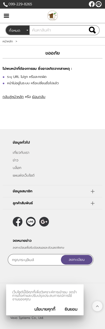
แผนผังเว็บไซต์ (23, 175)
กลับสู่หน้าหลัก (13, 96)
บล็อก (17, 167)
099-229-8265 (20, 4)
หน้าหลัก (8, 41)
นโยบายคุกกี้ (44, 309)
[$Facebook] (92, 4)
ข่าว (15, 160)
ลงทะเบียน (77, 259)
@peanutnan (99, 4)
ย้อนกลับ (38, 96)
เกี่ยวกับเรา (21, 152)
